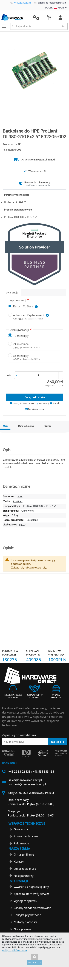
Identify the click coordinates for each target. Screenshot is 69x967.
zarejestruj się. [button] (38, 567)
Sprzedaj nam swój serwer (31, 894)
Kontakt (19, 862)
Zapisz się (57, 741)
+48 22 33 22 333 (22, 2)
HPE (20, 496)
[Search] (63, 26)
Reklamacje (21, 843)
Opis (5, 426)
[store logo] (14, 17)
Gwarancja (12, 292)
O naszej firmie (24, 854)
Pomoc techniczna (26, 836)
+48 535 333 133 (43, 771)
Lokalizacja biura (25, 869)
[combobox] (39, 26)
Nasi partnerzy (23, 876)
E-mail (56, 403)
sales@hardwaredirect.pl (52, 2)
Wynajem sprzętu (25, 901)
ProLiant (17, 501)
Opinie (47, 426)
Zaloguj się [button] (17, 567)
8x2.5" (22, 524)
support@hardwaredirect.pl (27, 784)
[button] (36, 17)
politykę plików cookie (14, 950)
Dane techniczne (26, 426)
